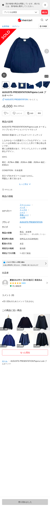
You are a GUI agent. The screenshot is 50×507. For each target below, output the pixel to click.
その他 (22, 217)
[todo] (46, 20)
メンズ (22, 207)
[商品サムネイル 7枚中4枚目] (30, 85)
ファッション (25, 204)
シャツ (22, 212)
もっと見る (25, 352)
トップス (23, 209)
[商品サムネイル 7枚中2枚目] (13, 85)
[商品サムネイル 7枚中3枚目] (22, 85)
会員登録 (5, 26)
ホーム (4, 361)
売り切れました (25, 502)
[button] (42, 20)
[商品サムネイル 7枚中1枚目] (5, 85)
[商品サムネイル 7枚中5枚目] (38, 85)
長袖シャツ (24, 215)
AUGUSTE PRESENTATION (31, 222)
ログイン (15, 26)
